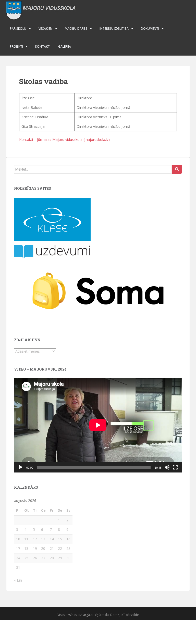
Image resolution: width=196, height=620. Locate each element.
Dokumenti (150, 28)
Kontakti (43, 46)
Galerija (64, 46)
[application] (98, 425)
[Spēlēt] (20, 467)
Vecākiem (46, 28)
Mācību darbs (76, 28)
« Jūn (18, 580)
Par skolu (18, 28)
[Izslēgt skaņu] (167, 467)
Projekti (16, 46)
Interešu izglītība (114, 28)
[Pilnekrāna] (175, 467)
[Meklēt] (177, 169)
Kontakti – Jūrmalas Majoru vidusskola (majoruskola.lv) (64, 139)
